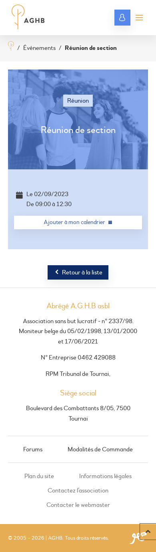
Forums (32, 449)
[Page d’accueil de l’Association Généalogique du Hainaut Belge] (28, 17)
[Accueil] (11, 47)
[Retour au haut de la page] (148, 531)
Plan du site (39, 476)
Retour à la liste (82, 272)
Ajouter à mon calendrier (74, 222)
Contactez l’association (78, 490)
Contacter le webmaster (78, 505)
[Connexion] (122, 18)
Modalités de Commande (100, 449)
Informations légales (105, 476)
